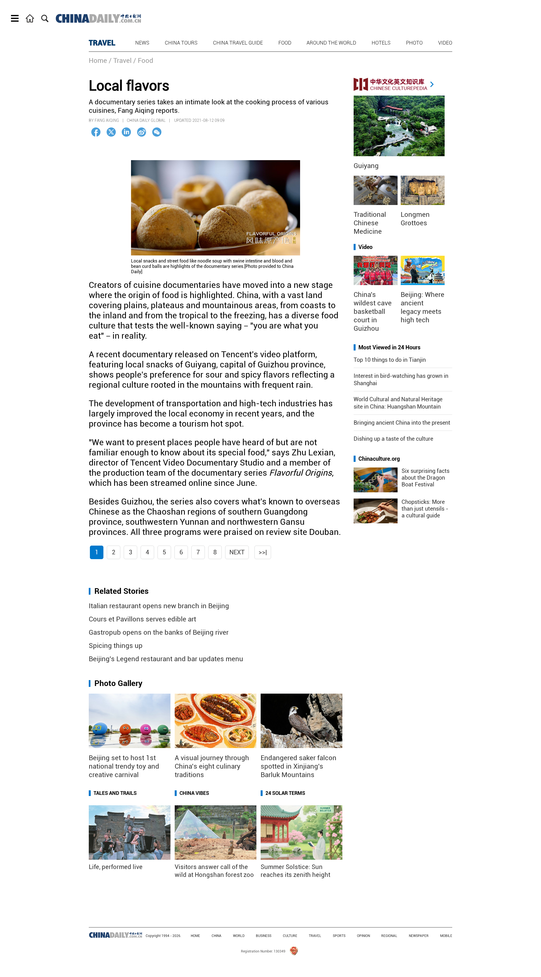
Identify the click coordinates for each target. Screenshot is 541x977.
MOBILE (446, 936)
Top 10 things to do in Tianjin (390, 359)
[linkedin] (126, 132)
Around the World (331, 43)
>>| (263, 552)
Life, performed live (116, 866)
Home (98, 61)
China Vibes (194, 793)
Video (445, 43)
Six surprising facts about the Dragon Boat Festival (425, 477)
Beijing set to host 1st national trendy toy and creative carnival (124, 766)
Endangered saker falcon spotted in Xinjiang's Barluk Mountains (298, 766)
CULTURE (290, 936)
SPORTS (339, 936)
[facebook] (96, 132)
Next (237, 552)
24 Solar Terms (285, 793)
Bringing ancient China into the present (402, 422)
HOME (195, 936)
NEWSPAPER (419, 936)
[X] (111, 132)
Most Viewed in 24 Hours (389, 347)
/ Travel (120, 61)
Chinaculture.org (379, 458)
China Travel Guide (238, 43)
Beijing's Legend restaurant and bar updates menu (166, 659)
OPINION (363, 936)
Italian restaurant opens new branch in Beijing (159, 606)
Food (284, 43)
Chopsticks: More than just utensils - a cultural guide (425, 509)
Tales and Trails (115, 793)
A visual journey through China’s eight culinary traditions (212, 766)
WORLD (239, 936)
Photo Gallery (118, 683)
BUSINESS (263, 936)
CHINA (216, 936)
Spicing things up (116, 646)
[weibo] (141, 132)
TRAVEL (102, 43)
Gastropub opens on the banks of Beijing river (159, 632)
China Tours (181, 43)
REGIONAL (389, 936)
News (142, 43)
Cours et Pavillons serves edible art (142, 619)
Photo (414, 43)
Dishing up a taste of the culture (393, 438)
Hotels (381, 43)
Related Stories (121, 591)
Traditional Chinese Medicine (370, 223)
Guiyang (366, 166)
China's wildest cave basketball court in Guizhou (373, 311)
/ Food (143, 61)
